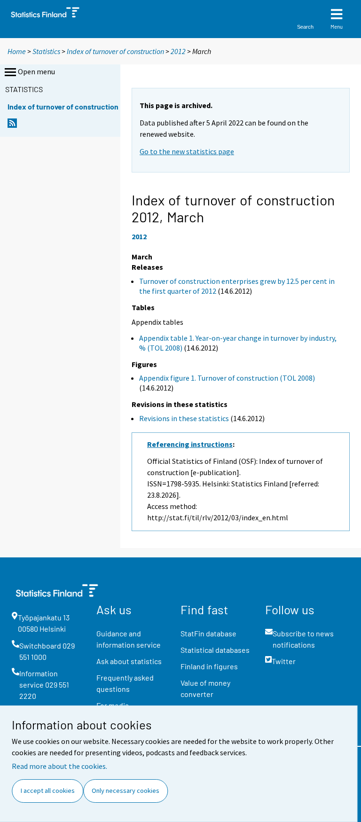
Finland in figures (209, 666)
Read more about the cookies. (59, 766)
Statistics (46, 51)
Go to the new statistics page (187, 151)
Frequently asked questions (125, 683)
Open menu (36, 71)
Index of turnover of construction (115, 51)
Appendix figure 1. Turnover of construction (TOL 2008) (227, 378)
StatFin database (208, 633)
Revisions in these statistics (184, 418)
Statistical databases (215, 649)
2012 (178, 51)
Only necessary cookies (125, 790)
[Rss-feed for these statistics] (12, 125)
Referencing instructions (190, 444)
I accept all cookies (48, 790)
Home (17, 51)
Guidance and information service (128, 639)
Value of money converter (205, 688)
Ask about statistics (129, 661)
